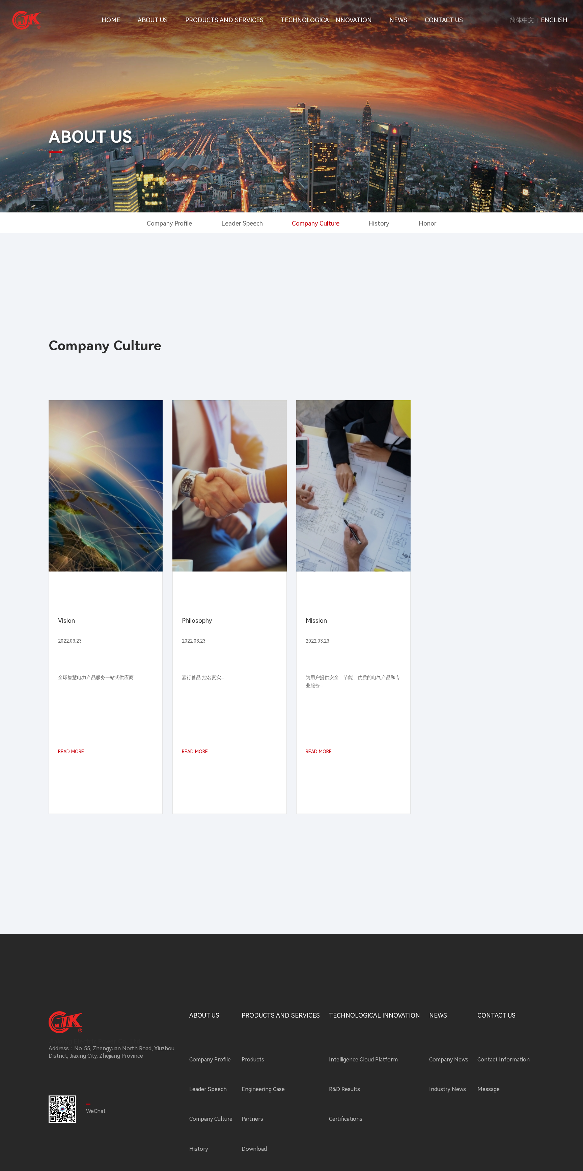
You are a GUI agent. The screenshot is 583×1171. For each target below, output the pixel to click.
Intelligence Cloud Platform (363, 1059)
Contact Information (503, 1059)
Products (253, 1059)
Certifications (345, 1119)
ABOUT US (153, 20)
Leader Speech (242, 223)
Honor (427, 223)
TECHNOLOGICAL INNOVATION (326, 20)
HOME (111, 20)
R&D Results (344, 1089)
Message (488, 1089)
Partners (252, 1119)
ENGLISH (554, 20)
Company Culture (315, 223)
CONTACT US (444, 20)
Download (254, 1149)
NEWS (398, 20)
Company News (448, 1059)
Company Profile (169, 223)
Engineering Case (263, 1089)
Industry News (447, 1089)
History (378, 223)
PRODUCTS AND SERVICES (224, 20)
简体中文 (522, 20)
